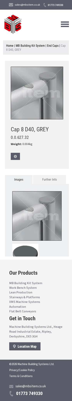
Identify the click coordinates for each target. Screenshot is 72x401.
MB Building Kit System (30, 45)
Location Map (26, 346)
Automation (17, 306)
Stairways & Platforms (24, 297)
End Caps (53, 45)
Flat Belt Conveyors (22, 311)
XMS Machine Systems (24, 301)
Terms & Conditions (21, 376)
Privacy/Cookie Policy (22, 370)
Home (9, 45)
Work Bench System (23, 287)
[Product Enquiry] (15, 156)
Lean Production (20, 292)
